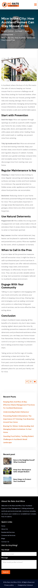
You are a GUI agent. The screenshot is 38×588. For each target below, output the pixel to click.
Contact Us (5, 542)
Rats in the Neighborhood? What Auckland (24, 461)
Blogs (3, 538)
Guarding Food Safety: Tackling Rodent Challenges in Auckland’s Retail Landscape (18, 439)
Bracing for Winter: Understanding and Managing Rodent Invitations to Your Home (18, 429)
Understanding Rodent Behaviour (16, 412)
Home (3, 526)
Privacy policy (9, 585)
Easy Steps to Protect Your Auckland (22, 480)
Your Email (5, 550)
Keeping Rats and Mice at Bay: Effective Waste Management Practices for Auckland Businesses (19, 405)
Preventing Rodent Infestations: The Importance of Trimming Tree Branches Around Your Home (18, 419)
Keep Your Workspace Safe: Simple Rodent (22, 471)
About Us (4, 529)
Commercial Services (8, 535)
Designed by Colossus (25, 585)
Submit (5, 572)
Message (4, 558)
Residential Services (8, 532)
